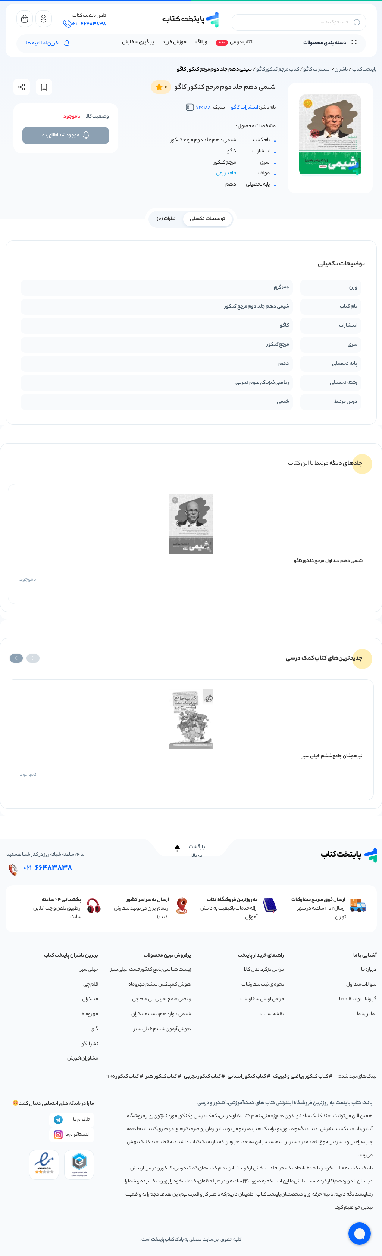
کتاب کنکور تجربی (202, 1076)
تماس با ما (366, 1014)
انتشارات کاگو (317, 69)
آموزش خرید (174, 42)
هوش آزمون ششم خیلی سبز (162, 1029)
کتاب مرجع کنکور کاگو (277, 69)
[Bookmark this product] (44, 87)
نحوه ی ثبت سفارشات (262, 984)
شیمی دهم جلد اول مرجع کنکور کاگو (328, 561)
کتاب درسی (241, 42)
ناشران (341, 69)
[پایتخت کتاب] (191, 19)
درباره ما (369, 970)
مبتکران (90, 999)
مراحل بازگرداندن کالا (264, 970)
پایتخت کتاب (364, 69)
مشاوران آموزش (82, 1058)
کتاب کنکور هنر (161, 1076)
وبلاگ (201, 42)
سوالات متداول (361, 984)
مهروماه (90, 1014)
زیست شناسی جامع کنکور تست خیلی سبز (150, 970)
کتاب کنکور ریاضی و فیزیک (300, 1076)
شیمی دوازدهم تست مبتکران (161, 1014)
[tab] (207, 218)
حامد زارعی (226, 174)
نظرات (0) (166, 219)
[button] (33, 658)
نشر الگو (89, 1044)
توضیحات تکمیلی (207, 219)
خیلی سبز (89, 970)
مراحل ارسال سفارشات (262, 999)
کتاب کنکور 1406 (122, 1076)
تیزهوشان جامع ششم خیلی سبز (332, 756)
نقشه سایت (272, 1014)
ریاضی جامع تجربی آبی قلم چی (161, 999)
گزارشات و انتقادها (357, 999)
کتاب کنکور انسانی (247, 1076)
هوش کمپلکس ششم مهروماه (159, 984)
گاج (94, 1029)
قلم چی (90, 984)
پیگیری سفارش (138, 42)
